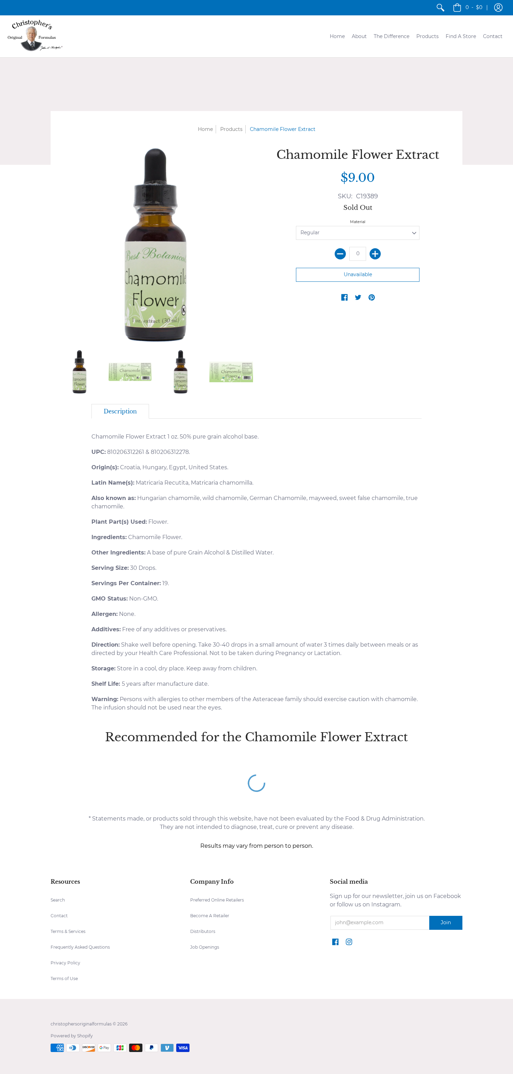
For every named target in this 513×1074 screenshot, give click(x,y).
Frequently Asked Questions (80, 947)
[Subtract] (340, 253)
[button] (498, 7)
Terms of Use (64, 978)
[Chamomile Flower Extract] (79, 371)
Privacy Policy (65, 962)
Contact (59, 915)
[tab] (120, 411)
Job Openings (204, 947)
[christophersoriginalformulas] (35, 36)
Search (58, 900)
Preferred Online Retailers (217, 900)
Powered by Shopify (72, 1035)
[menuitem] (440, 7)
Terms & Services (68, 931)
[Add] (375, 253)
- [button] (474, 7)
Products (231, 129)
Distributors (202, 931)
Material (357, 221)
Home (205, 129)
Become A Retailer (209, 915)
